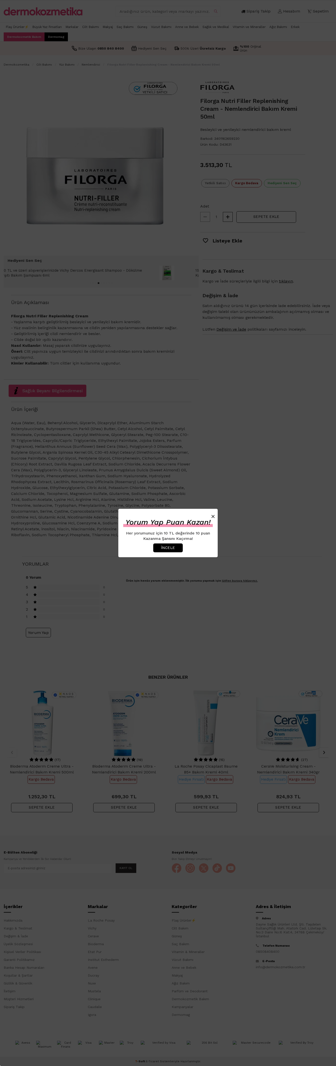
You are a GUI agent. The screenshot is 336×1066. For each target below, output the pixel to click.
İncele (168, 548)
